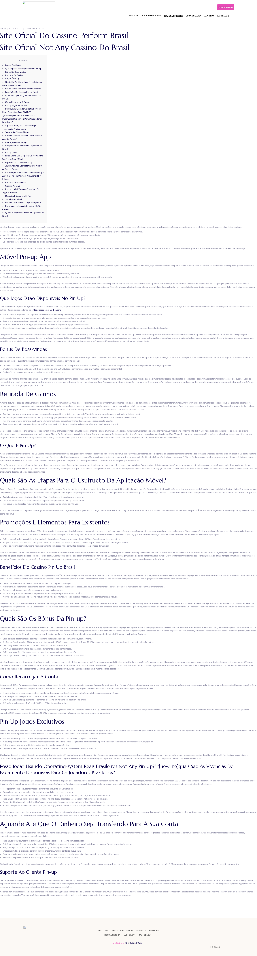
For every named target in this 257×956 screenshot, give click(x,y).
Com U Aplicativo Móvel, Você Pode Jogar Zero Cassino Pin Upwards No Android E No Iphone (23, 175)
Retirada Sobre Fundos (15, 182)
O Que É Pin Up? (12, 78)
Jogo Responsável (13, 199)
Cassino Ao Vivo (12, 185)
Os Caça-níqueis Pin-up (16, 142)
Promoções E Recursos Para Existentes (23, 88)
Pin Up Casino (11, 152)
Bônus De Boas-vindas (15, 72)
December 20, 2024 (34, 28)
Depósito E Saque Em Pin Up (18, 196)
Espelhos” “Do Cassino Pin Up (18, 162)
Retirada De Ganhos (14, 75)
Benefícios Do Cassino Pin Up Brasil (21, 92)
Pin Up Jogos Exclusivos (16, 105)
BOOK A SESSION (193, 16)
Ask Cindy (209, 16)
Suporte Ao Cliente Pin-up (17, 132)
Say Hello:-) (223, 16)
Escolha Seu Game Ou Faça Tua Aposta (23, 202)
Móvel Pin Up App (13, 65)
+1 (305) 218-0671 (134, 943)
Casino (15, 28)
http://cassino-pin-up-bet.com (47, 309)
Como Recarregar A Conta (17, 102)
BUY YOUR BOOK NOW (151, 16)
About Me (133, 16)
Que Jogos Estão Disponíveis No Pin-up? (23, 68)
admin (3, 28)
